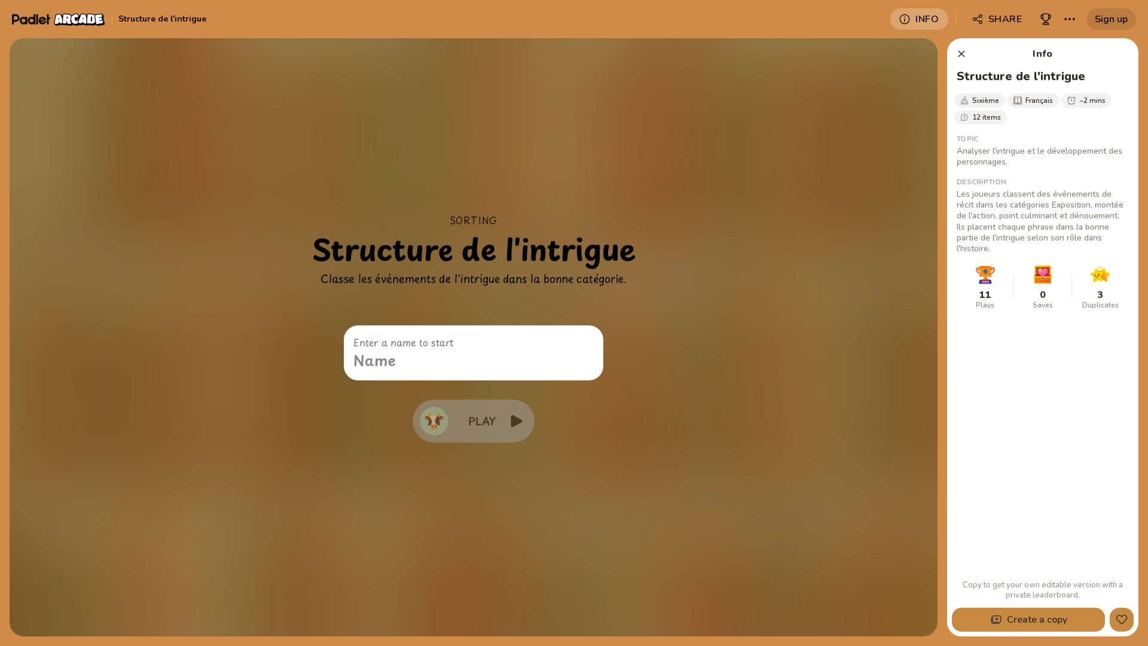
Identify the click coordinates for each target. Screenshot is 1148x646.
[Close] (961, 53)
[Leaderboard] (1046, 19)
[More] (1069, 19)
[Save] (1122, 620)
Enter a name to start (403, 342)
